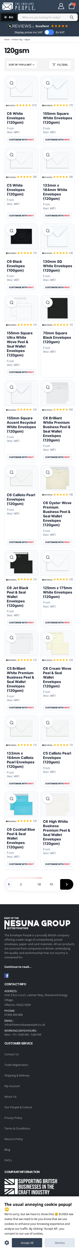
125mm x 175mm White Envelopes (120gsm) (57, 592)
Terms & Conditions (17, 1128)
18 (39, 884)
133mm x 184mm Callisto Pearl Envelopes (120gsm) (20, 760)
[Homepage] (18, 6)
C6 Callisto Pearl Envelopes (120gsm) (21, 499)
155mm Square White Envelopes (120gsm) (57, 118)
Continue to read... (17, 967)
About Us (10, 1097)
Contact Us (11, 1054)
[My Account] (61, 6)
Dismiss (60, 1243)
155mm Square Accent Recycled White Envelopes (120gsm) (21, 424)
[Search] (72, 17)
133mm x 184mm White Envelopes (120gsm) (55, 192)
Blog (7, 1150)
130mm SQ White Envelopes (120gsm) (57, 265)
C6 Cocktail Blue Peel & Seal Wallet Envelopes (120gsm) (21, 838)
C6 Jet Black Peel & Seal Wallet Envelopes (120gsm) (17, 597)
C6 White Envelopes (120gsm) (16, 118)
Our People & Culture (18, 1107)
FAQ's (8, 1160)
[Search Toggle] (47, 6)
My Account (12, 1086)
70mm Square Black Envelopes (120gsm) (57, 337)
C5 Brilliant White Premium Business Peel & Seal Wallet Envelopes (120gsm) (20, 679)
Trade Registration (16, 1065)
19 (51, 884)
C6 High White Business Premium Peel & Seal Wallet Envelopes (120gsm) (56, 832)
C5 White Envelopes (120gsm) (16, 189)
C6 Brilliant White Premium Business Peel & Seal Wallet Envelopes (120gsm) (56, 429)
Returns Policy (13, 1139)
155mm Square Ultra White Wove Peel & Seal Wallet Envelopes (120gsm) (20, 344)
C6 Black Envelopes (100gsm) (16, 265)
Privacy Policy (13, 1118)
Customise (6, 1242)
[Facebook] (6, 975)
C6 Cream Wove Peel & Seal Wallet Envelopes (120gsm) (57, 677)
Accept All (27, 1243)
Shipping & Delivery (17, 1075)
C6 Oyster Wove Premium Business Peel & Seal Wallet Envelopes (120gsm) (57, 514)
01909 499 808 (13, 1015)
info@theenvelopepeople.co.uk (24, 1025)
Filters (62, 65)
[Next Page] (66, 884)
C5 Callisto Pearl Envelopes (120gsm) (57, 757)
